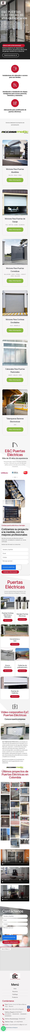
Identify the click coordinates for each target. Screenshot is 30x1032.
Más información (15, 180)
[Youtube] (28, 1010)
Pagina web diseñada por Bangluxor (10, 1027)
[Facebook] (28, 1007)
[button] (15, 731)
